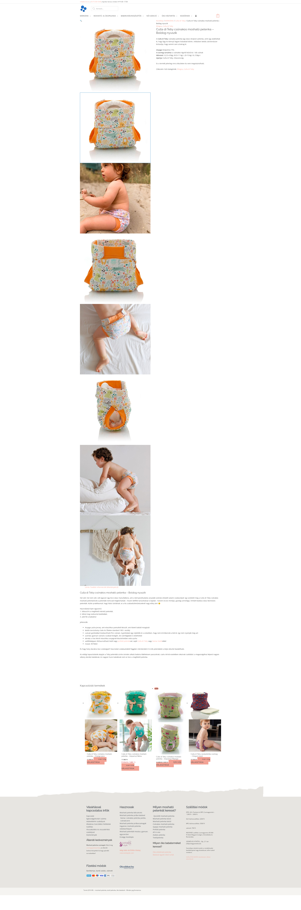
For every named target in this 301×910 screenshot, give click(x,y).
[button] (115, 20)
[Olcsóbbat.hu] (127, 866)
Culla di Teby (180, 21)
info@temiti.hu (84, 2)
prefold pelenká (124, 641)
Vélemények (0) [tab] (112, 587)
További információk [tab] (98, 587)
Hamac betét (157, 641)
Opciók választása (97, 760)
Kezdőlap (159, 21)
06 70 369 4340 (96, 2)
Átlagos (159, 26)
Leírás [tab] (87, 587)
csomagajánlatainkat (93, 848)
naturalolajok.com (127, 853)
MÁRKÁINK (169, 21)
